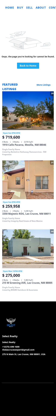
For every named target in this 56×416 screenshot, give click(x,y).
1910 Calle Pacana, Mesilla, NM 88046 (24, 144)
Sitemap (35, 378)
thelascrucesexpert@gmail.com (18, 349)
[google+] (22, 361)
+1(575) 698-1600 (10, 346)
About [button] (41, 7)
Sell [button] (29, 7)
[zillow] (10, 361)
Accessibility (47, 378)
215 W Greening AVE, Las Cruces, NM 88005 (27, 282)
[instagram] (16, 361)
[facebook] (4, 361)
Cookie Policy (39, 375)
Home (9, 7)
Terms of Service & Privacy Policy (17, 375)
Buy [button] (20, 7)
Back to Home (28, 65)
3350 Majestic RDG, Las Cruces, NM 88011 (26, 213)
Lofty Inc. (17, 370)
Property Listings (22, 378)
